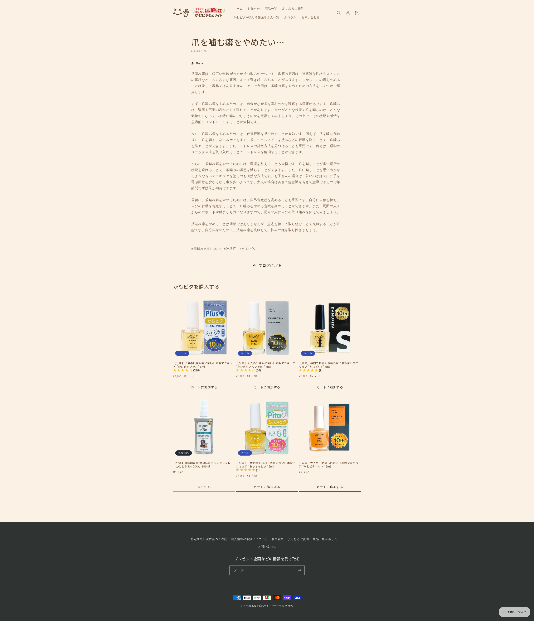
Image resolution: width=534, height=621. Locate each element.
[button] (338, 13)
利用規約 (278, 539)
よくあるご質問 (298, 539)
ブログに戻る (270, 265)
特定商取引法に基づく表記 (209, 539)
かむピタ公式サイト (260, 605)
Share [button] (199, 63)
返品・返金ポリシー (326, 539)
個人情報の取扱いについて (249, 539)
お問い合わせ (267, 546)
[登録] (299, 570)
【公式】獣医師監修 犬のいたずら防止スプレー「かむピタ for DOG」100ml (203, 464)
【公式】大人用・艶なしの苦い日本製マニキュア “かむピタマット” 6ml (329, 464)
